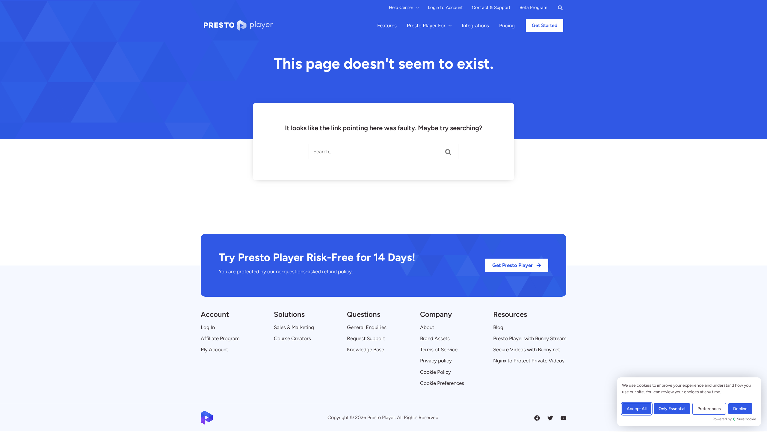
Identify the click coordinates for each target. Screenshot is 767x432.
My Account (214, 349)
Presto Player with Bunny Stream (529, 338)
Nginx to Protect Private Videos (528, 361)
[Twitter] (550, 418)
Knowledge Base (365, 349)
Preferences (709, 408)
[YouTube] (563, 418)
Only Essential (672, 408)
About (427, 327)
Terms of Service (439, 349)
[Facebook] (537, 418)
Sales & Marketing (294, 327)
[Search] (448, 152)
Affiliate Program (220, 338)
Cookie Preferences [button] (442, 383)
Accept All (637, 408)
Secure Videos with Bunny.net (526, 349)
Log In (208, 327)
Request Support (366, 338)
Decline (740, 408)
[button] (416, 7)
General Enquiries (366, 327)
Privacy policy (436, 361)
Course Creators (292, 338)
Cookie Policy (435, 372)
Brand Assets (435, 338)
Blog (498, 327)
